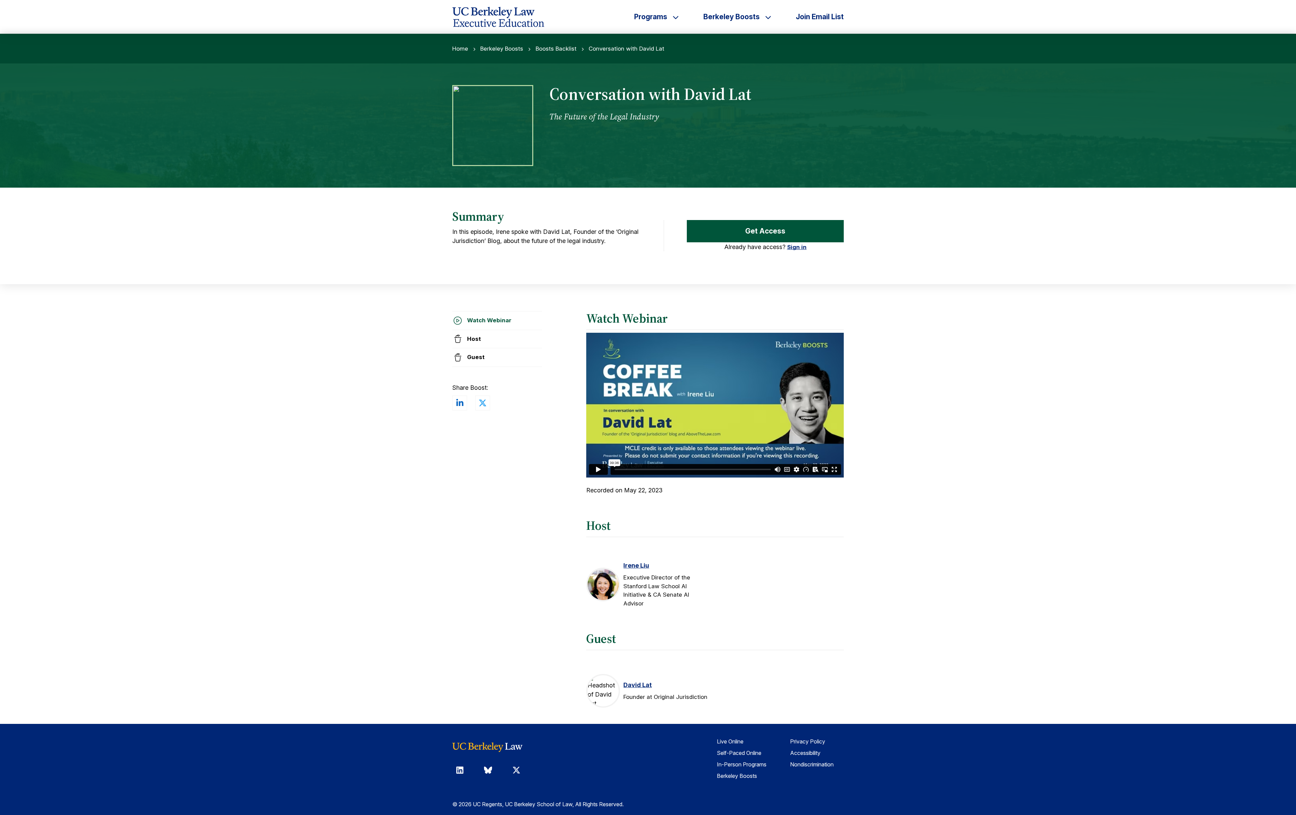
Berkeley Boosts (501, 48)
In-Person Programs (741, 764)
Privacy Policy (807, 741)
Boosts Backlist (556, 48)
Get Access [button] (765, 231)
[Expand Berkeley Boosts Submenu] (768, 16)
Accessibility (805, 753)
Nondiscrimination (812, 764)
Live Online (730, 741)
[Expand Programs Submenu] (676, 16)
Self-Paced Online (739, 753)
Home (460, 48)
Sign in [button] (797, 247)
